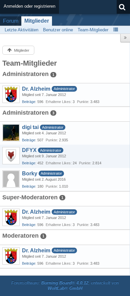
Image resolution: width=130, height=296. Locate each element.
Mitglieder (36, 21)
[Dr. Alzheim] (11, 94)
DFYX (29, 150)
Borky (29, 173)
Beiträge (28, 102)
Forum (10, 21)
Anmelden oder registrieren (29, 6)
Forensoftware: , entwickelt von (65, 285)
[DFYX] (11, 155)
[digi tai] (11, 132)
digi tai (30, 127)
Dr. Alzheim (36, 89)
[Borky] (11, 179)
